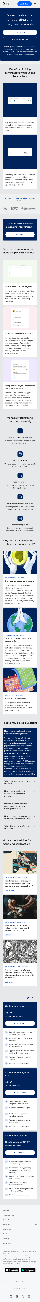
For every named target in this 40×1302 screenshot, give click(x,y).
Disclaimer (16, 1288)
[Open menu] (35, 4)
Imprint (25, 1288)
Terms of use (32, 1282)
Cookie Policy (20, 1282)
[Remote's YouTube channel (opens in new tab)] (11, 1296)
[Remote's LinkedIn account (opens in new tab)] (17, 1296)
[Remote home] (8, 3)
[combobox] (31, 997)
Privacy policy (8, 1282)
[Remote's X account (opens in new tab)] (23, 1296)
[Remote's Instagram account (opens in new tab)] (29, 1296)
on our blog (30, 774)
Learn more (9, 890)
